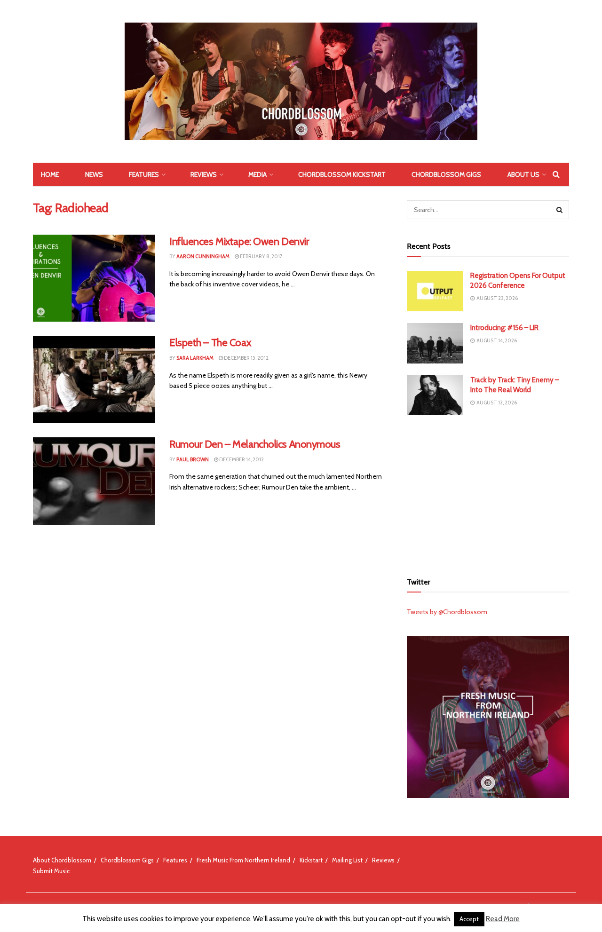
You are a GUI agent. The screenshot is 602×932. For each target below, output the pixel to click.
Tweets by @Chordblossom (447, 612)
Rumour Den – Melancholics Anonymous (255, 444)
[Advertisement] (488, 493)
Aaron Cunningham (203, 256)
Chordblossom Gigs (446, 174)
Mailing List (347, 860)
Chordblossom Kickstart (342, 174)
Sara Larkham (195, 358)
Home (50, 174)
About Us (523, 174)
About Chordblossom (62, 860)
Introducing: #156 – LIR (504, 328)
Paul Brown (192, 459)
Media (257, 174)
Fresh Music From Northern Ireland (243, 860)
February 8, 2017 (261, 256)
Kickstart (311, 860)
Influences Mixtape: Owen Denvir (239, 241)
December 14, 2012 (241, 459)
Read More (503, 919)
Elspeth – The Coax (210, 342)
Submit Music (51, 871)
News (94, 174)
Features (144, 174)
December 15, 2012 (246, 358)
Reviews (203, 174)
